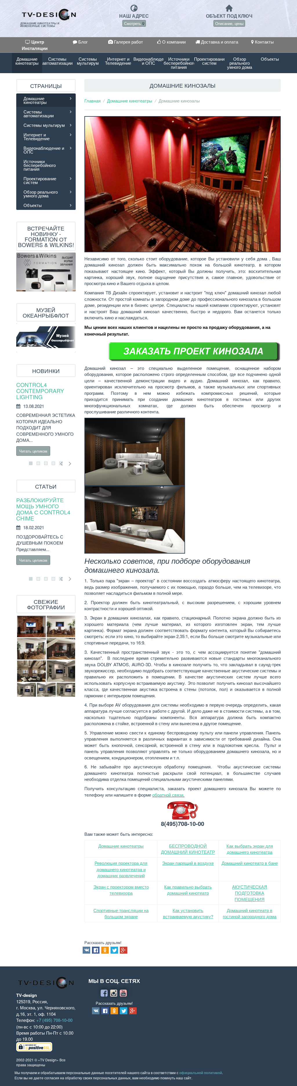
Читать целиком (33, 451)
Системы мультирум (88, 61)
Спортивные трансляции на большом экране (120, 913)
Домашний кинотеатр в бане (250, 863)
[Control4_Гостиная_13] (26, 690)
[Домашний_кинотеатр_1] (61, 649)
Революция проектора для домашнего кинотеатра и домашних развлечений (121, 869)
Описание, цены (229, 23)
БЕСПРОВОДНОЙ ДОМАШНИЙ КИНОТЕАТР (188, 849)
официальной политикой (200, 1072)
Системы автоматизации (57, 61)
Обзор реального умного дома (239, 63)
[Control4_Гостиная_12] (66, 690)
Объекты (270, 59)
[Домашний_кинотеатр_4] (31, 649)
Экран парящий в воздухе (188, 863)
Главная (92, 101)
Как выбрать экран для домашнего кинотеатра (250, 849)
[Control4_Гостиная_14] (61, 671)
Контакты (264, 42)
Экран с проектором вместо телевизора (121, 890)
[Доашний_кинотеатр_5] (31, 626)
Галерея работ (128, 42)
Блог (82, 42)
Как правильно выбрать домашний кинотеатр (188, 890)
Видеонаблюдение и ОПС (148, 61)
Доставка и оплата (219, 42)
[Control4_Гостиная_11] (46, 690)
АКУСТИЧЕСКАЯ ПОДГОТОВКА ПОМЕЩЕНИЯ (249, 893)
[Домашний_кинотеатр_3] (61, 626)
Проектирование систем (209, 61)
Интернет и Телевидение (118, 61)
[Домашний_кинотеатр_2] (31, 671)
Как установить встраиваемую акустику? (188, 913)
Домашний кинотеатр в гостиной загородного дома (249, 913)
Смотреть (133, 23)
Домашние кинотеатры (27, 61)
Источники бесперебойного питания (179, 63)
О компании (173, 42)
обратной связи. (168, 795)
